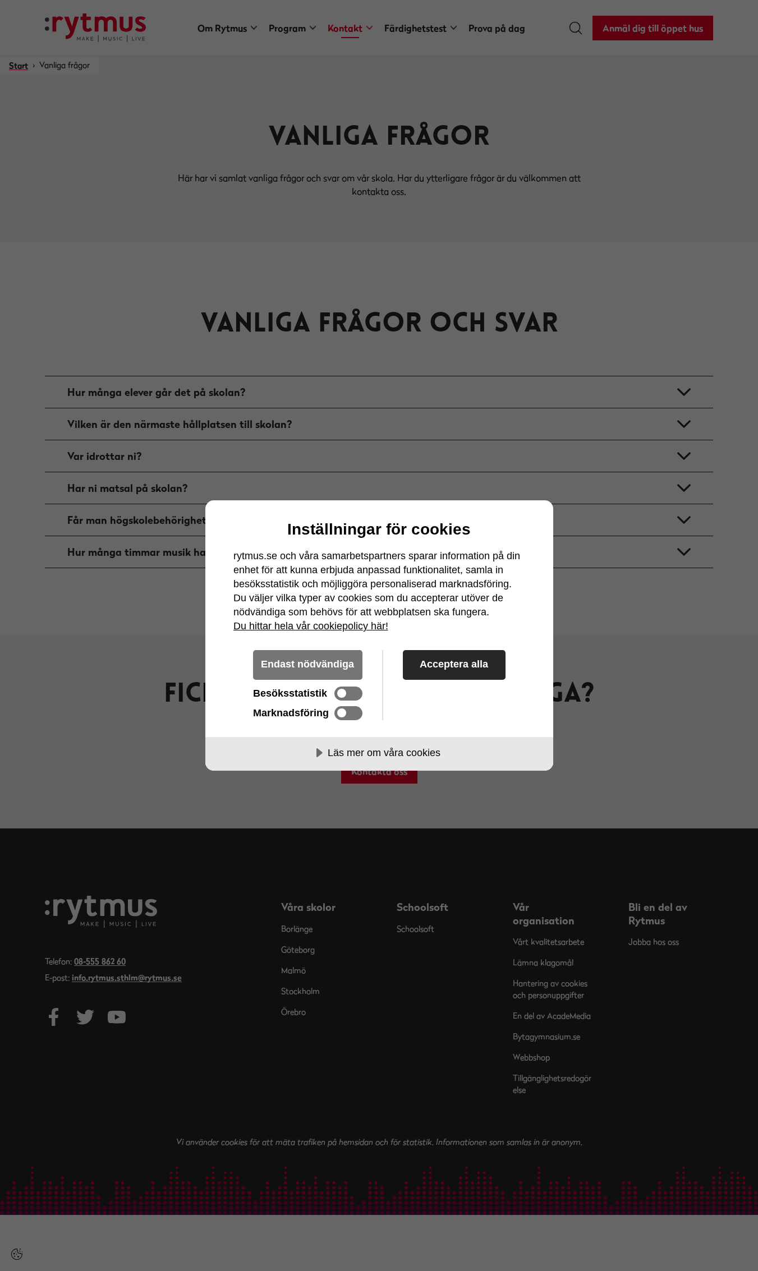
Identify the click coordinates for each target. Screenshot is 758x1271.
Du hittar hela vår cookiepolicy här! (310, 626)
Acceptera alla (454, 664)
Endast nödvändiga (307, 664)
